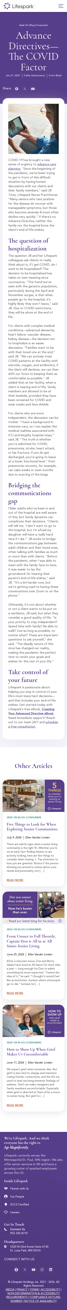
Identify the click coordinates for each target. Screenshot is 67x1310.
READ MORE (15, 880)
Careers (14, 1212)
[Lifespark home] (19, 6)
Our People (17, 1196)
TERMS (34, 1289)
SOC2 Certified (19, 1204)
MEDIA (10, 1289)
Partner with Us (19, 1188)
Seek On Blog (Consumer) (33, 25)
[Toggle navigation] (61, 6)
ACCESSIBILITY (50, 1289)
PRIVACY (21, 1289)
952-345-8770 (19, 1233)
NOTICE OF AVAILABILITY (40, 1301)
